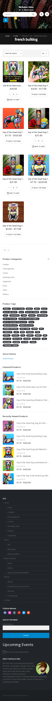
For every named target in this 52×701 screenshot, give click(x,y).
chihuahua (14, 315)
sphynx (27, 339)
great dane (24, 329)
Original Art (7, 281)
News (10, 563)
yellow (25, 342)
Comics (5, 273)
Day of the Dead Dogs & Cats (15, 322)
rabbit (38, 335)
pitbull (6, 335)
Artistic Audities (14, 554)
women (16, 342)
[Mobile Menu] (5, 20)
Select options (39, 94)
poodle (15, 335)
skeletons (17, 339)
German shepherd (10, 329)
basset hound (18, 309)
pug (22, 335)
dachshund (42, 315)
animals (7, 309)
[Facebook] (41, 14)
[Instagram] (47, 14)
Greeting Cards (8, 277)
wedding (7, 342)
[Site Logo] (26, 8)
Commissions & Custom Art (18, 586)
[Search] (33, 14)
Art (9, 545)
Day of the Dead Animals (28, 319)
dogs (31, 322)
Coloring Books (8, 268)
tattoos (36, 339)
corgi (24, 315)
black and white (10, 312)
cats (5, 315)
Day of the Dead (10, 319)
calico (43, 312)
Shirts (5, 290)
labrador (7, 332)
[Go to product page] (13, 71)
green (34, 329)
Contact (7, 600)
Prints (5, 285)
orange (30, 332)
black (44, 309)
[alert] (26, 652)
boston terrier (32, 312)
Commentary (13, 596)
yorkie (32, 342)
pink (37, 332)
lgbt (16, 332)
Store (7, 503)
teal (44, 339)
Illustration (12, 549)
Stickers (6, 294)
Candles (6, 264)
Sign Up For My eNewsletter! (18, 573)
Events (10, 568)
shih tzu (7, 339)
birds (37, 309)
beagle (29, 309)
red (45, 335)
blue (21, 312)
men (22, 332)
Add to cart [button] (15, 100)
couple (32, 315)
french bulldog (26, 325)
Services (11, 591)
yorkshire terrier (11, 345)
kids (41, 329)
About (7, 577)
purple (30, 335)
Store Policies (8, 358)
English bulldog (10, 325)
